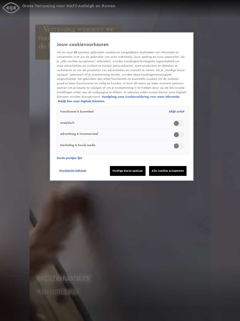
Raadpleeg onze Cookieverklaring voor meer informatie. (141, 96)
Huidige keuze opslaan (127, 171)
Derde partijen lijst (69, 158)
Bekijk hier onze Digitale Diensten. (81, 101)
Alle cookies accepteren (168, 171)
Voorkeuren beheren (72, 170)
